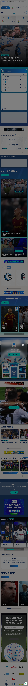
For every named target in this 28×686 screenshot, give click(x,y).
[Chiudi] (24, 338)
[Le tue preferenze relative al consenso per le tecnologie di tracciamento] (25, 683)
